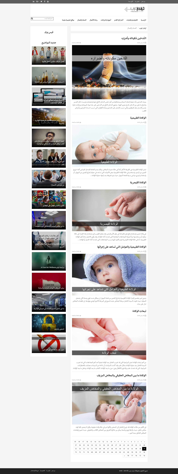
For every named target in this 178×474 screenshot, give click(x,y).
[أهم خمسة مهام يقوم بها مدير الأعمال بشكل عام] (49, 158)
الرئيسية (143, 20)
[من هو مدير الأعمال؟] (49, 179)
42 (128, 448)
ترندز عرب (142, 28)
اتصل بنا (137, 1)
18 (79, 441)
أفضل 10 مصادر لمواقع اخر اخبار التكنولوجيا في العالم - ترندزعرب (49, 101)
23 (132, 445)
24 (128, 445)
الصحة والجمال (81, 20)
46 (112, 448)
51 (92, 448)
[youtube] (48, 2)
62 (120, 452)
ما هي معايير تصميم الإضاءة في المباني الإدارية (49, 309)
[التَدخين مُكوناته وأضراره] (109, 72)
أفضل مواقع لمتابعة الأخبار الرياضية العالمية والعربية (49, 122)
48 (104, 448)
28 (112, 445)
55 (76, 448)
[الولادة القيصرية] (109, 210)
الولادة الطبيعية (138, 118)
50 (96, 448)
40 (136, 448)
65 (108, 452)
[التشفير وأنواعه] (49, 323)
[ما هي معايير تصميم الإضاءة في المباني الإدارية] (49, 302)
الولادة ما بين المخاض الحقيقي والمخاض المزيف (121, 375)
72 (80, 452)
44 (120, 448)
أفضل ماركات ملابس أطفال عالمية (53, 62)
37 (76, 445)
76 (136, 455)
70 (88, 452)
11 (107, 441)
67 (100, 452)
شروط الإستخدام (35, 471)
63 (116, 452)
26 (120, 445)
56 (144, 452)
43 (124, 448)
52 (88, 448)
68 (96, 452)
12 (103, 441)
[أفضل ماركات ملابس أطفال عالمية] (49, 55)
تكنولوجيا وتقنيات (132, 20)
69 (92, 452)
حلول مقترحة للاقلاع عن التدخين (53, 350)
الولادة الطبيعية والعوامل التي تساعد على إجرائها (121, 247)
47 (108, 448)
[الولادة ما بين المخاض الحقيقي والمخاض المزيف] (109, 403)
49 (100, 448)
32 (96, 445)
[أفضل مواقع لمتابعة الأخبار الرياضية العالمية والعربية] (49, 117)
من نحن (143, 1)
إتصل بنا (48, 471)
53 (84, 448)
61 (124, 452)
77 (132, 455)
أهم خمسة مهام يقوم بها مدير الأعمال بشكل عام (49, 163)
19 (75, 441)
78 (128, 455)
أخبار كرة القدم (118, 20)
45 (116, 448)
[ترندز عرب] (135, 9)
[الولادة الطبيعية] (109, 146)
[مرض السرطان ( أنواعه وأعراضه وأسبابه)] (49, 282)
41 (132, 448)
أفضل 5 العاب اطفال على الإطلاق (53, 206)
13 (99, 441)
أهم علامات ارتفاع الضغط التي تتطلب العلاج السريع (49, 245)
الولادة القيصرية (138, 182)
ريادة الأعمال (94, 20)
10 (111, 441)
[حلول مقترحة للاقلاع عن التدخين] (49, 343)
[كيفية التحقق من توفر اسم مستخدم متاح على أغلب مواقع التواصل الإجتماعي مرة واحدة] (49, 138)
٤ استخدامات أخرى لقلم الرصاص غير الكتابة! (49, 82)
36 (80, 445)
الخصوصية (42, 471)
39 (140, 448)
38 (144, 448)
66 (104, 452)
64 (112, 452)
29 (108, 445)
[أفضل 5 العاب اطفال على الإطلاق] (49, 199)
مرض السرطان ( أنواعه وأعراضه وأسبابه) (51, 288)
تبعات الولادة (139, 311)
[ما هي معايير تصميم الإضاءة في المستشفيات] (49, 220)
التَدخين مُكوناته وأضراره (134, 38)
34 (88, 445)
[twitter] (41, 2)
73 (76, 452)
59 (132, 452)
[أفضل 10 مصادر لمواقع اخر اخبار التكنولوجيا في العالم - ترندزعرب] (49, 96)
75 (140, 455)
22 (136, 445)
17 (83, 441)
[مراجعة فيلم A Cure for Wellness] (49, 261)
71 (84, 452)
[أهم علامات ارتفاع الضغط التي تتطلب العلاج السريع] (49, 241)
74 (144, 455)
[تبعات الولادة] (109, 339)
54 (80, 448)
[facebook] (44, 2)
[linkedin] (37, 2)
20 (144, 445)
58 (136, 452)
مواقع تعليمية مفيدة (68, 20)
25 (124, 445)
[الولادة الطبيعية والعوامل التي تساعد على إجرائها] (109, 274)
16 (87, 441)
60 (128, 452)
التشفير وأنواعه (59, 329)
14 (95, 441)
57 (140, 452)
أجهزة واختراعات (106, 20)
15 (91, 441)
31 (100, 445)
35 (84, 445)
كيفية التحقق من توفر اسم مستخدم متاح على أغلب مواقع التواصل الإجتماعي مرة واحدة (49, 142)
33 (92, 445)
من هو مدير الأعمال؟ (57, 185)
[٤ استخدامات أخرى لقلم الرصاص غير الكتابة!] (49, 76)
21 (140, 445)
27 (116, 445)
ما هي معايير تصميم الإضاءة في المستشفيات (49, 226)
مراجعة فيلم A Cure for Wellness (52, 268)
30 (104, 445)
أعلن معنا (130, 1)
